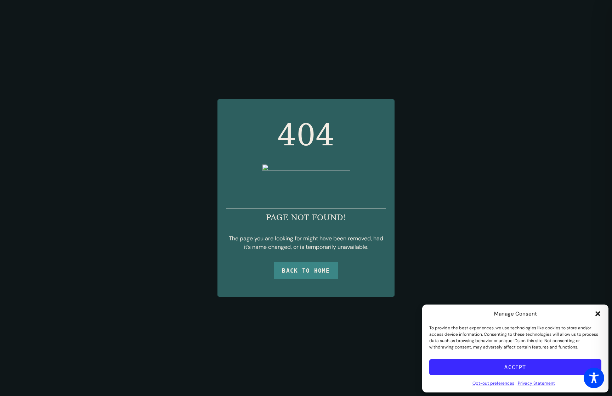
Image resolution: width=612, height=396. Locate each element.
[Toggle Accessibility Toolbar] (594, 378)
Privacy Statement (536, 383)
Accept (515, 367)
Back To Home (306, 271)
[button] (597, 313)
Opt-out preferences (493, 383)
